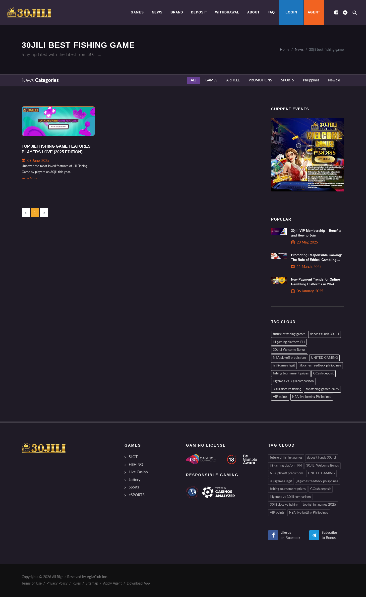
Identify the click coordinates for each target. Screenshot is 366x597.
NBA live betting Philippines (311, 397)
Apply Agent (112, 583)
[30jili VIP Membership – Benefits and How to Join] (279, 231)
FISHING (136, 465)
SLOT (133, 457)
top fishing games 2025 (322, 389)
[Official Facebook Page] (336, 12)
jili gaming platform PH (289, 342)
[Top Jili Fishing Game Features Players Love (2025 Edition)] (58, 121)
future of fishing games (289, 334)
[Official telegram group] (345, 12)
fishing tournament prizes (291, 373)
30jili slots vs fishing (287, 389)
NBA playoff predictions (289, 357)
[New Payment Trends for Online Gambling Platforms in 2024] (279, 280)
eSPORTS (136, 495)
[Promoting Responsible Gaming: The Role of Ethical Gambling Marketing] (279, 256)
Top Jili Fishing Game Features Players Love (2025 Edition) (56, 149)
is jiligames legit (284, 365)
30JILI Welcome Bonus (289, 350)
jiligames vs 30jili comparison (293, 381)
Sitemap (92, 583)
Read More (29, 178)
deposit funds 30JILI (324, 334)
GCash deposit (323, 373)
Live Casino (138, 472)
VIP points (280, 397)
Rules (76, 583)
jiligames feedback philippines (320, 365)
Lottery (134, 480)
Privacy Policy (57, 583)
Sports (134, 487)
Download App (138, 583)
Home (284, 50)
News (299, 50)
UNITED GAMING (324, 357)
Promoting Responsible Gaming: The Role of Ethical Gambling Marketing (316, 259)
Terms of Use (32, 583)
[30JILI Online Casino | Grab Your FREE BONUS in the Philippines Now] (29, 12)
